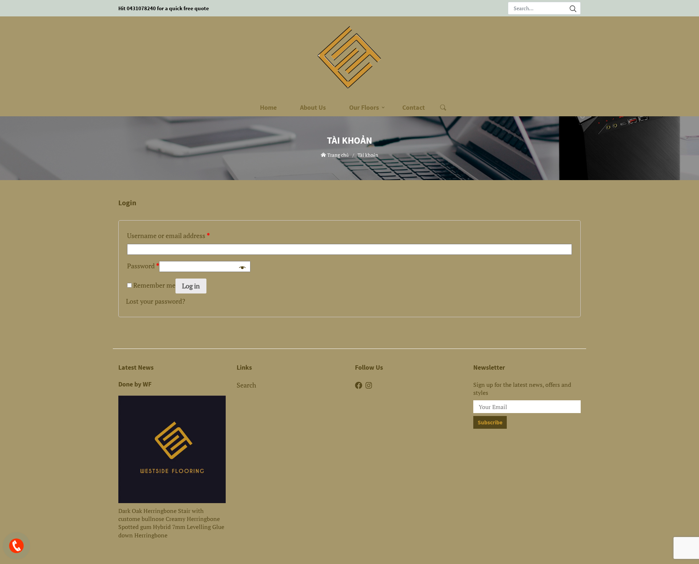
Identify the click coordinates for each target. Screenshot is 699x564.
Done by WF (134, 384)
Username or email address (168, 235)
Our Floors (364, 107)
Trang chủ (337, 155)
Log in (191, 285)
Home (268, 107)
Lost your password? (155, 301)
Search (246, 385)
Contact (413, 107)
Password (143, 265)
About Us (313, 107)
